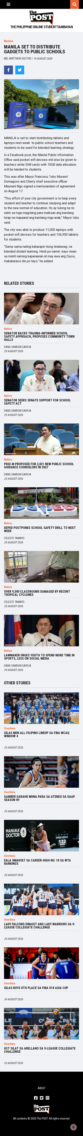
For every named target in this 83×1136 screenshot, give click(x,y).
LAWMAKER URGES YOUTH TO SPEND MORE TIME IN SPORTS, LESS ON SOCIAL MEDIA (39, 657)
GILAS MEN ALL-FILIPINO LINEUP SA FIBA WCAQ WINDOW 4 (36, 734)
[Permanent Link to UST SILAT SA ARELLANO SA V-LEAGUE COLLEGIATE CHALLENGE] (41, 1023)
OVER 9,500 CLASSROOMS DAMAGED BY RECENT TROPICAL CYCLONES (37, 593)
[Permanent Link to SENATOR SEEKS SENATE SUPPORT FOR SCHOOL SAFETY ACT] (41, 375)
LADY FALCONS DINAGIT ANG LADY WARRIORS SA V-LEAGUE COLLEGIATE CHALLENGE (39, 926)
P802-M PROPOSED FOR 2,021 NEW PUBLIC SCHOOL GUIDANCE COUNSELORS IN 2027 (39, 466)
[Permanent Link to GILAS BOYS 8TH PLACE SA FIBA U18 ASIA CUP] (41, 963)
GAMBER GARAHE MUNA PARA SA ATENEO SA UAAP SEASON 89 (39, 798)
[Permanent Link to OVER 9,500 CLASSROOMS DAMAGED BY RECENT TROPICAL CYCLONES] (41, 567)
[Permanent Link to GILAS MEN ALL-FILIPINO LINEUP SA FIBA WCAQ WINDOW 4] (41, 708)
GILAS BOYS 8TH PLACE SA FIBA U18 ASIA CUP (36, 988)
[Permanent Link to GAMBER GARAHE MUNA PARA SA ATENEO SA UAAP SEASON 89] (41, 772)
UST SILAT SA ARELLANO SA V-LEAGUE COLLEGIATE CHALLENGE (40, 1050)
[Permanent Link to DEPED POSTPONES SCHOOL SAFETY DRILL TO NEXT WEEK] (41, 503)
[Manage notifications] (73, 1127)
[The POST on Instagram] (47, 1098)
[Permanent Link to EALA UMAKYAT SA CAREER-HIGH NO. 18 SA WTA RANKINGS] (41, 835)
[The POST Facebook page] (35, 1098)
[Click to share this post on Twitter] (19, 70)
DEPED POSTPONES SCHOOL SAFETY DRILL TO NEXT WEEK (40, 529)
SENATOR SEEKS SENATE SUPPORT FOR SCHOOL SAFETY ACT (37, 402)
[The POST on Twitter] (41, 1098)
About (42, 1088)
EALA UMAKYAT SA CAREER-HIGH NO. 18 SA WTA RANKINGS (37, 862)
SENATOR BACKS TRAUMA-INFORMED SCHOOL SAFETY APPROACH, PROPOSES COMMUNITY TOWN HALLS (39, 336)
